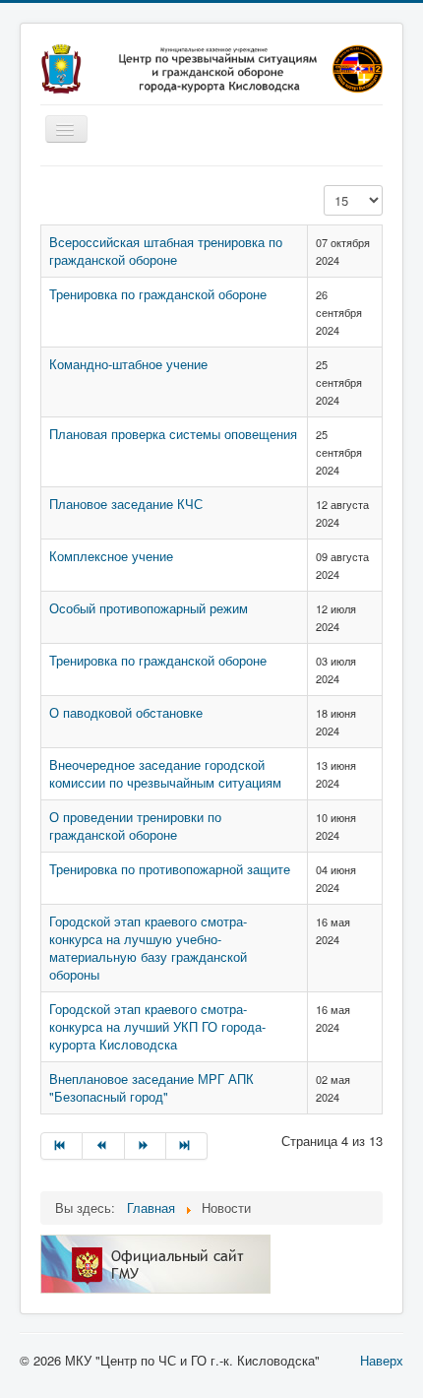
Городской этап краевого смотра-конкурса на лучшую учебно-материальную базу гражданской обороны (148, 948)
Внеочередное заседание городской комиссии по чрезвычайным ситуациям (165, 773)
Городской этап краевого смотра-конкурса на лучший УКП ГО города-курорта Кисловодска (157, 1026)
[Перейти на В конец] (187, 1146)
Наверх (381, 1360)
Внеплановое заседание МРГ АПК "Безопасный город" (151, 1087)
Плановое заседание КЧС (126, 503)
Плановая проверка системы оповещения (173, 433)
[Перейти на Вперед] (145, 1146)
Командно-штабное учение (128, 363)
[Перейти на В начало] (61, 1146)
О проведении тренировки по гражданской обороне (135, 825)
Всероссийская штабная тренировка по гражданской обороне (165, 250)
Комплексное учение (111, 555)
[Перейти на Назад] (103, 1146)
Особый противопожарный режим (148, 608)
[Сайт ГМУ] (155, 1262)
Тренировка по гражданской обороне (158, 294)
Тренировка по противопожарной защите (169, 868)
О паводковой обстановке (126, 712)
